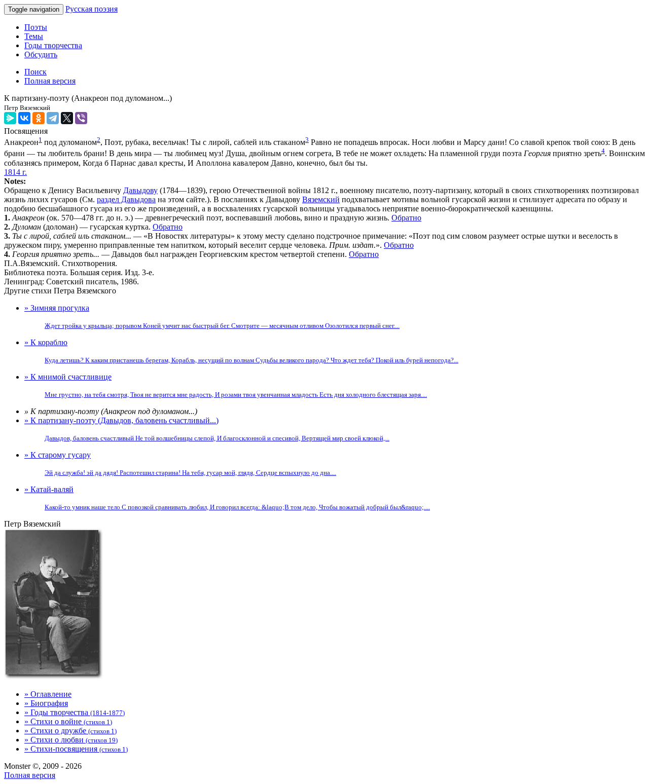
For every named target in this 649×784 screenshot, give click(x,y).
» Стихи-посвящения (76, 748)
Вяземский (321, 199)
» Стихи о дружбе (70, 730)
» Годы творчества (74, 712)
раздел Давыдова (126, 199)
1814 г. (15, 172)
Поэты (35, 27)
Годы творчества (53, 45)
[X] (67, 118)
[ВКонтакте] (24, 118)
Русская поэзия (91, 9)
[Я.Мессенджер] (10, 118)
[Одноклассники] (38, 118)
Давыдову (140, 190)
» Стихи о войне (68, 721)
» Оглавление (47, 694)
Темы (33, 36)
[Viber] (81, 118)
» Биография (46, 703)
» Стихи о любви (71, 739)
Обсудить (40, 54)
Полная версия (29, 775)
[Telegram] (53, 118)
